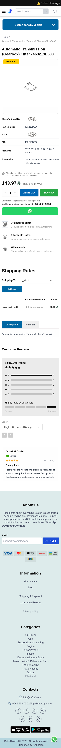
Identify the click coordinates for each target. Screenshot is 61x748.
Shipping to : (9, 280)
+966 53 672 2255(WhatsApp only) (32, 703)
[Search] (45, 11)
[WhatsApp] (30, 211)
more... (28, 152)
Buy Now (49, 192)
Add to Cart (29, 192)
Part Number (8, 127)
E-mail (4, 535)
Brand (5, 134)
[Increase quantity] (15, 192)
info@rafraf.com (32, 697)
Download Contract (13, 525)
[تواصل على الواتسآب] (54, 741)
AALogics (38, 744)
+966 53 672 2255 (42, 204)
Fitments (6, 150)
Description (8, 159)
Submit (51, 541)
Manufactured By (11, 119)
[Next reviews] (10, 435)
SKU (4, 142)
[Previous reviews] (4, 435)
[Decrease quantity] (5, 192)
